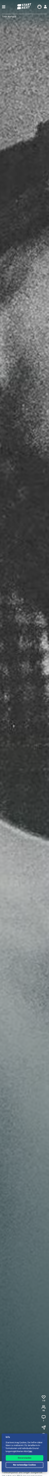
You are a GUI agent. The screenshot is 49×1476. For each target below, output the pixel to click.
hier (30, 1452)
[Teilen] (43, 1427)
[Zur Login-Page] (45, 7)
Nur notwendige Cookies (24, 1465)
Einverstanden (24, 1458)
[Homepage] (24, 6)
